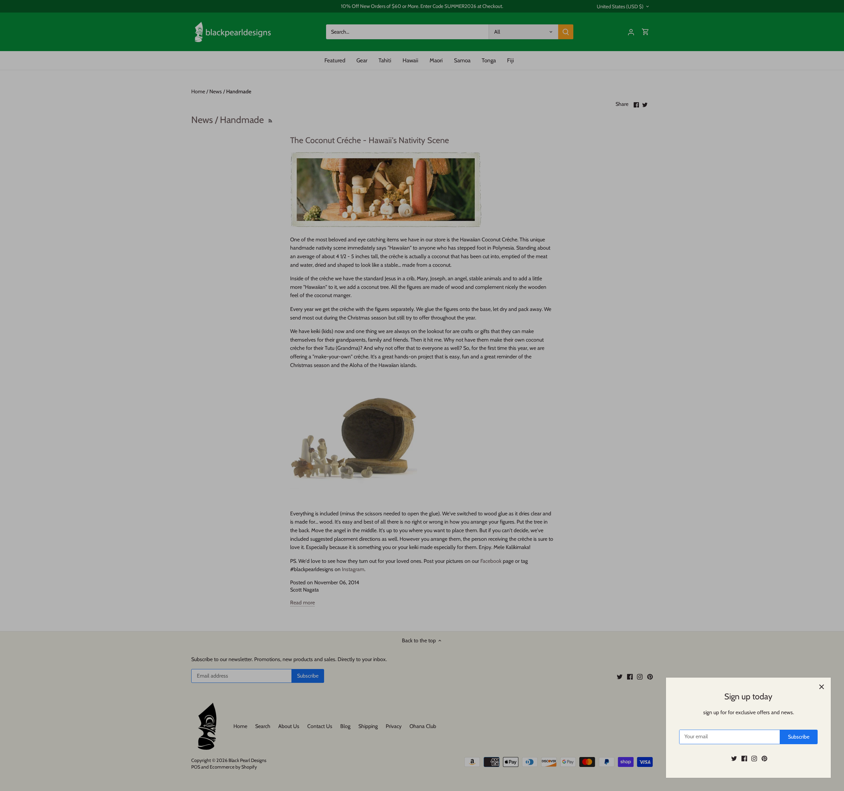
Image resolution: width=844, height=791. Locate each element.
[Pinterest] (764, 758)
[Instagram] (754, 758)
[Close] (821, 687)
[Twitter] (734, 758)
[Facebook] (744, 758)
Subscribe (798, 737)
